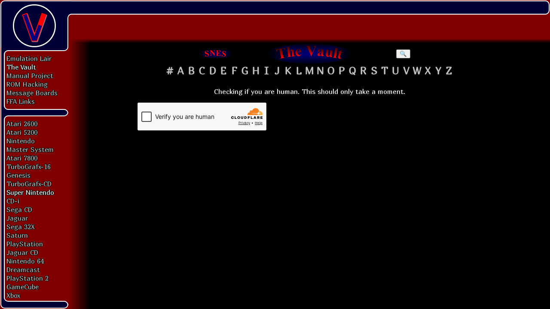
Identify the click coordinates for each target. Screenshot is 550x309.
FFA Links (20, 101)
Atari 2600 (21, 123)
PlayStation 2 (27, 278)
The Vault (21, 67)
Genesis (18, 175)
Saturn (17, 235)
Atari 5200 (21, 132)
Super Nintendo (30, 192)
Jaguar (17, 218)
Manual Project (29, 75)
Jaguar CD (22, 252)
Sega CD (19, 209)
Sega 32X (20, 226)
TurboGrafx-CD (29, 184)
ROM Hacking (27, 84)
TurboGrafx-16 (28, 166)
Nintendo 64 (25, 261)
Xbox (13, 295)
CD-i (12, 201)
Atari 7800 (21, 158)
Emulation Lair (29, 58)
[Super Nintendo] (216, 53)
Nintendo (20, 141)
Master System (30, 149)
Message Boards (32, 93)
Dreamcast (23, 269)
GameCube (22, 287)
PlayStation (24, 244)
